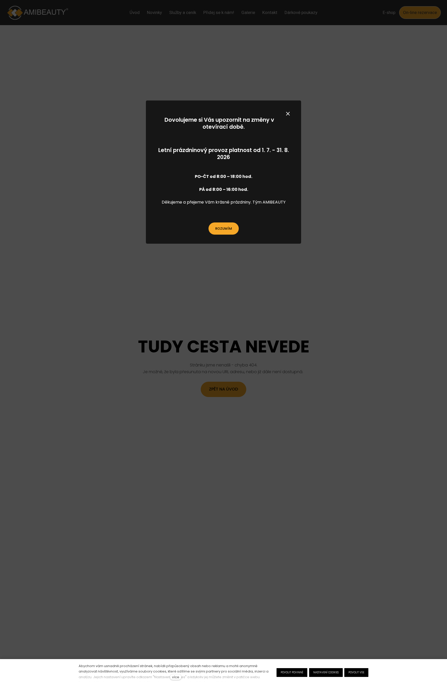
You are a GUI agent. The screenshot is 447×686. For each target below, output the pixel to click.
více (175, 677)
